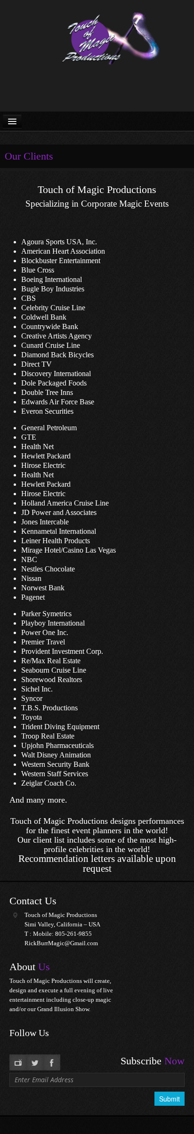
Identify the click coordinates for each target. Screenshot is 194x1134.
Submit (169, 1098)
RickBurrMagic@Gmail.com (61, 943)
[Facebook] (51, 1062)
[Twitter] (34, 1062)
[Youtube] (17, 1062)
